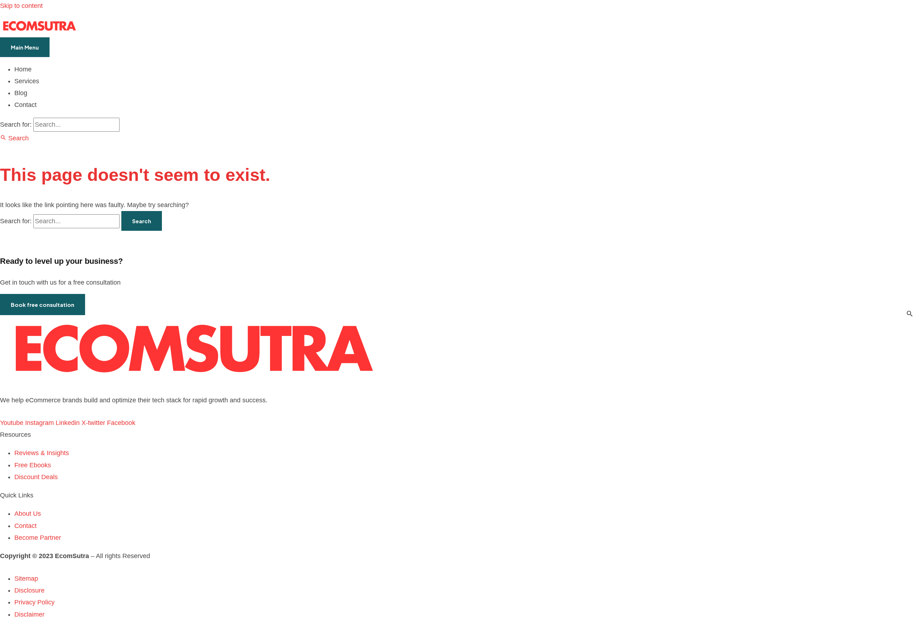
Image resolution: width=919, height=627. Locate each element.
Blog (20, 93)
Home (23, 69)
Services (26, 81)
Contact (25, 104)
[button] (14, 138)
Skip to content (21, 5)
